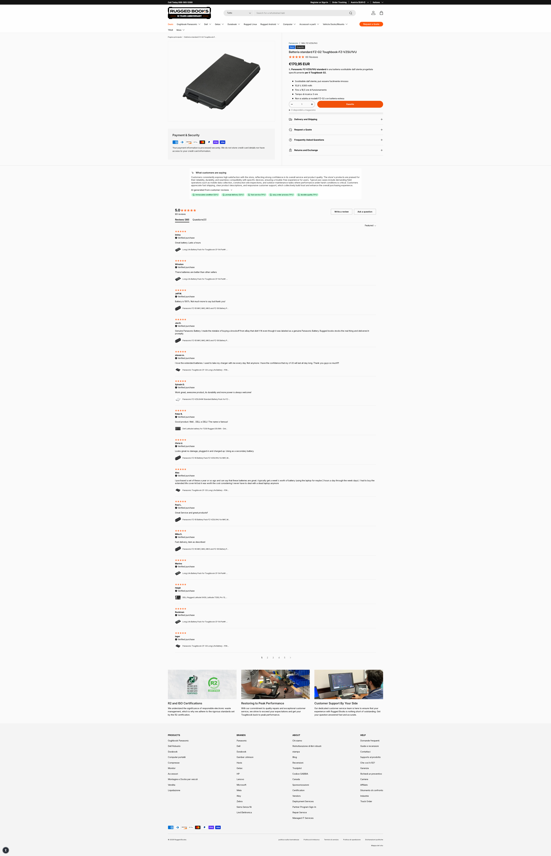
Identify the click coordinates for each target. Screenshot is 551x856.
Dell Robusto (174, 746)
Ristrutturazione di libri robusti (306, 746)
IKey (239, 796)
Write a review (341, 211)
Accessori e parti (307, 24)
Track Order (366, 801)
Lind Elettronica (244, 812)
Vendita (171, 784)
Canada (296, 779)
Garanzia (364, 768)
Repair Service (299, 812)
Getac (218, 24)
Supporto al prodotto (370, 757)
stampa (296, 751)
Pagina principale (175, 37)
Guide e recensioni (369, 746)
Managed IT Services (303, 818)
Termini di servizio (331, 840)
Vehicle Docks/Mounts (333, 24)
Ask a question (365, 211)
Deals (170, 24)
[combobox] (290, 13)
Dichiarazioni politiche (374, 840)
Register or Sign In (319, 2)
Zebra (239, 801)
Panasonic (293, 43)
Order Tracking (339, 2)
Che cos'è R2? (367, 762)
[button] (5, 850)
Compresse (174, 762)
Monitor (171, 768)
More (178, 30)
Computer (287, 24)
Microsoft (241, 784)
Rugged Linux (250, 24)
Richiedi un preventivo (371, 773)
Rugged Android (268, 24)
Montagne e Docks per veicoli (183, 779)
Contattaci (365, 751)
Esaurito (350, 104)
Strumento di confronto (371, 790)
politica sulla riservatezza (289, 840)
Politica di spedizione (352, 840)
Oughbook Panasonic (187, 24)
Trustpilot (297, 768)
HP (238, 773)
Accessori (173, 773)
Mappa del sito (377, 846)
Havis (239, 762)
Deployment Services (303, 801)
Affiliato (364, 784)
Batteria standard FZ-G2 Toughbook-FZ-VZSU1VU (200, 37)
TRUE (170, 30)
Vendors (296, 796)
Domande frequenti (369, 740)
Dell (206, 24)
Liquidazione (174, 790)
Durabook (232, 24)
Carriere (364, 779)
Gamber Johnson (245, 757)
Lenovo (240, 779)
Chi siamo (297, 740)
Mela (239, 790)
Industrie (364, 796)
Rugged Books (180, 840)
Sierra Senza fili (244, 807)
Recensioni (297, 762)
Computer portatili (177, 757)
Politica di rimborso (312, 840)
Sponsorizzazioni (300, 784)
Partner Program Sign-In (304, 807)
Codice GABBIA (300, 773)
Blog (294, 757)
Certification (298, 790)
